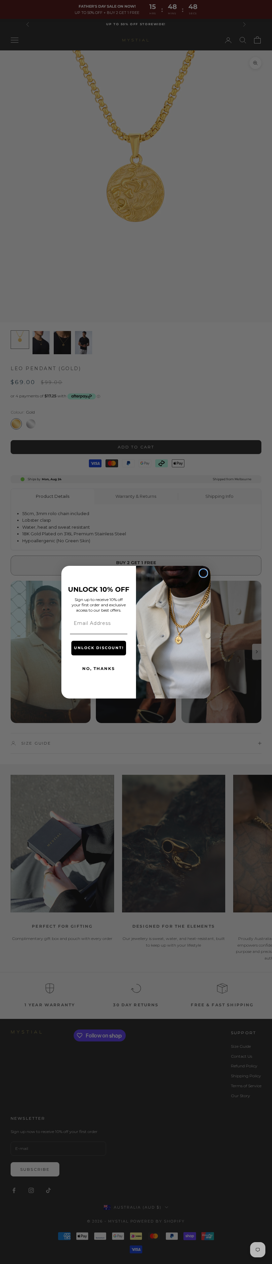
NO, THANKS (98, 668)
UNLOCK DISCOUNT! (99, 647)
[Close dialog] (203, 573)
